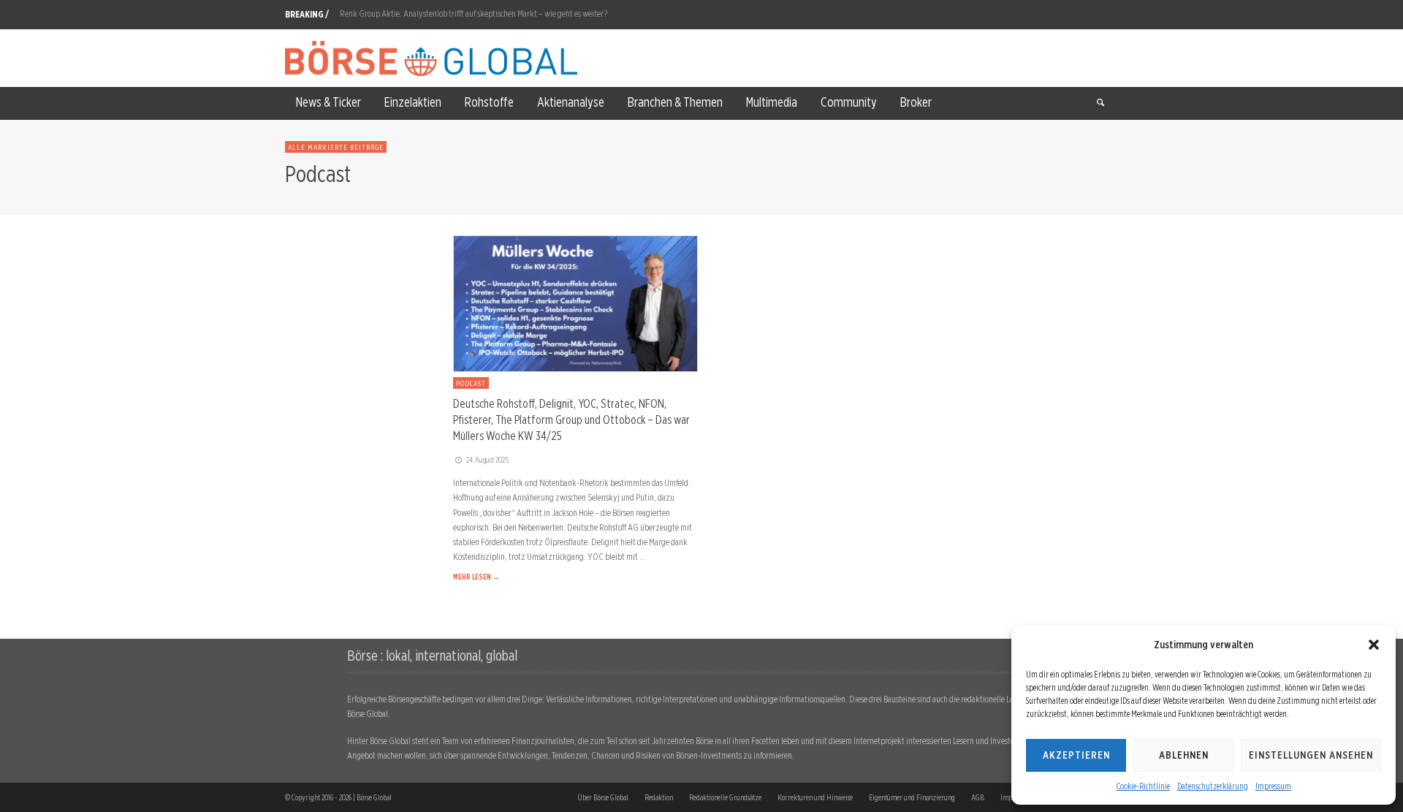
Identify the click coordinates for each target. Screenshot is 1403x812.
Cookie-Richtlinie (1143, 786)
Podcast (471, 383)
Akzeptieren (1076, 755)
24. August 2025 (487, 459)
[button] (1373, 644)
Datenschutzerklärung (1212, 786)
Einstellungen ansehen (1311, 755)
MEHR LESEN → (476, 576)
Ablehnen (1184, 755)
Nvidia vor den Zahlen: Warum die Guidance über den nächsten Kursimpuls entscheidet (483, 22)
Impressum (1273, 786)
